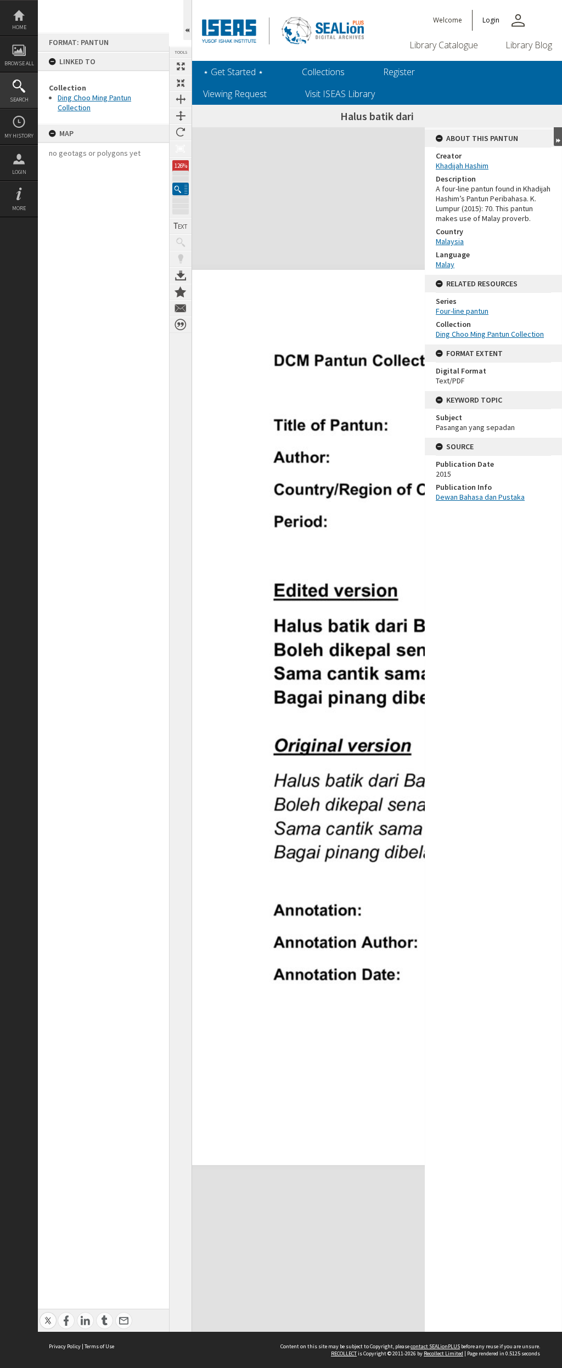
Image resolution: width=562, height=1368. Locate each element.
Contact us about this (181, 308)
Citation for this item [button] (181, 324)
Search (19, 99)
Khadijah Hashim (462, 166)
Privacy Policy (65, 1346)
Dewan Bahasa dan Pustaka (480, 497)
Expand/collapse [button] (558, 136)
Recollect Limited (443, 1353)
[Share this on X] (48, 1314)
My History (18, 135)
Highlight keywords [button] (181, 259)
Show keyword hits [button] (181, 242)
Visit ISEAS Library (340, 93)
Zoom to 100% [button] (181, 148)
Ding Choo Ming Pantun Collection (490, 334)
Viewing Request (235, 93)
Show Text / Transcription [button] (181, 226)
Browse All (19, 63)
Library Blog (528, 45)
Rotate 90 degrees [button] (181, 132)
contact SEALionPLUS (435, 1346)
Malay (445, 264)
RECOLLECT (344, 1353)
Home (19, 27)
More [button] (19, 208)
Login (19, 172)
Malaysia (450, 241)
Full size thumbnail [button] (181, 66)
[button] (180, 189)
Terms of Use (99, 1346)
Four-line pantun (462, 311)
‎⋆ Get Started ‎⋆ (233, 71)
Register (399, 71)
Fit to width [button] (181, 99)
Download (181, 275)
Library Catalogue (443, 45)
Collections (323, 71)
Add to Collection (181, 292)
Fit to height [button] (181, 116)
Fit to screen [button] (181, 83)
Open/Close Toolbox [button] (187, 20)
